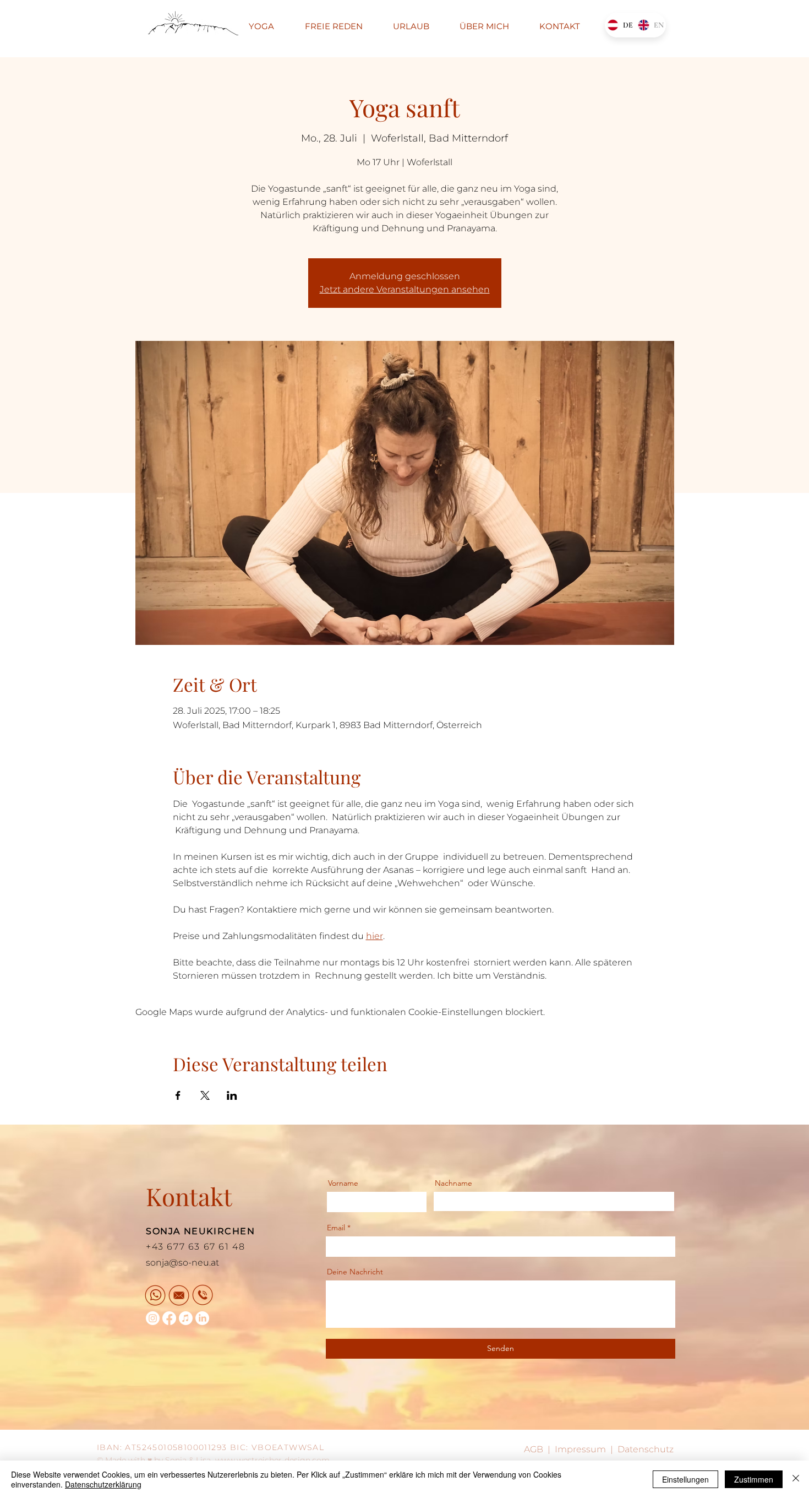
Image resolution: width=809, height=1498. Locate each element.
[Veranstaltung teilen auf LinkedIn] (232, 1095)
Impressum (580, 1449)
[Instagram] (153, 1318)
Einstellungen (685, 1479)
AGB (533, 1449)
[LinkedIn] (202, 1318)
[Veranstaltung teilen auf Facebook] (178, 1095)
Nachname (453, 1183)
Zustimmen (753, 1479)
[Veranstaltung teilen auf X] (205, 1095)
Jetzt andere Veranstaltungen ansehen (405, 289)
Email (336, 1227)
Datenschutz (645, 1449)
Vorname (343, 1183)
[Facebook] (169, 1318)
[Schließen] (795, 1479)
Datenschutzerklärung (103, 1484)
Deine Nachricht (355, 1272)
